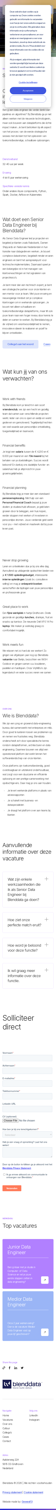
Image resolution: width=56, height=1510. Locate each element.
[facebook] (10, 1367)
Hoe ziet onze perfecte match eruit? (24, 922)
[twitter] (22, 1367)
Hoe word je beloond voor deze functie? (24, 948)
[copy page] (3, 1367)
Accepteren (28, 90)
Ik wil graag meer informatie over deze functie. (24, 975)
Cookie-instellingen (28, 82)
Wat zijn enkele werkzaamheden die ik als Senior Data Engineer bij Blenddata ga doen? (24, 889)
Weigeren (28, 99)
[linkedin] (15, 1367)
